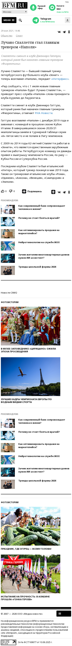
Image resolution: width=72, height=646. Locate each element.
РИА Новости (43, 113)
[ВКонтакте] (59, 32)
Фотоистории (10, 302)
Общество (6, 35)
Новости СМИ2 (9, 292)
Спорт (19, 35)
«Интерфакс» (60, 79)
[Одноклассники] (69, 32)
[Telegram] (64, 32)
